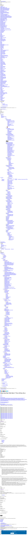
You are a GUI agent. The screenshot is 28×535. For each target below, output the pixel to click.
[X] (3, 391)
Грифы (7, 307)
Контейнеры (8, 404)
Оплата (3, 441)
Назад (6, 271)
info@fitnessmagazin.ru (3, 523)
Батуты (5, 327)
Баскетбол (23, 399)
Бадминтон (6, 400)
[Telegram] (7, 391)
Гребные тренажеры (18, 398)
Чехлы (1, 404)
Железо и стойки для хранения (8, 364)
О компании (1, 519)
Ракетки (6, 404)
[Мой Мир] (2, 391)
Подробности (2, 421)
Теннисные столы (7, 290)
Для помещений (2, 402)
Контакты (1, 521)
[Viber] (4, 391)
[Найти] (0, 3)
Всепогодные (6, 402)
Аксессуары (7, 293)
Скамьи (7, 316)
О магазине (4, 255)
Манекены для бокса (15, 399)
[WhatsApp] (5, 391)
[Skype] (6, 391)
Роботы (4, 404)
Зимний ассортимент (10, 399)
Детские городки (7, 332)
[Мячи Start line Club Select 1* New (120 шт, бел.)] (6, 413)
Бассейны (4, 400)
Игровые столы (7, 348)
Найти (1, 531)
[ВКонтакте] (0, 391)
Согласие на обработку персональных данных (6, 525)
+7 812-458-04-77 (2, 100)
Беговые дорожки (7, 261)
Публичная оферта (2, 526)
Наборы (11, 404)
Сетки (2, 404)
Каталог (4, 259)
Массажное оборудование (8, 277)
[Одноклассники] (1, 391)
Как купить (1, 520)
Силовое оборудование (7, 398)
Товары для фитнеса (7, 339)
